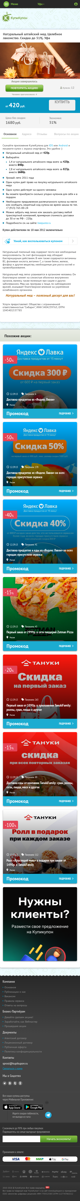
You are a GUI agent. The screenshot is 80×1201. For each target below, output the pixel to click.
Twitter (15, 1083)
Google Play (34, 1107)
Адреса (26, 134)
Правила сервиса (14, 1001)
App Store (12, 1107)
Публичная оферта (15, 1047)
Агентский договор (15, 1038)
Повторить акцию (24, 88)
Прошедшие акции (15, 1026)
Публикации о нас (15, 991)
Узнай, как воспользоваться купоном (38, 241)
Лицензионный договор (18, 1042)
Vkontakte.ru (10, 1083)
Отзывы (42, 134)
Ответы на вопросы (15, 1005)
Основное (10, 134)
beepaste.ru (44, 223)
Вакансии (9, 996)
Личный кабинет (76, 4)
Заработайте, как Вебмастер (20, 1021)
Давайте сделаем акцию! (18, 1017)
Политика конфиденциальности (23, 1051)
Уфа (40, 4)
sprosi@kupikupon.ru (15, 1063)
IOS (51, 145)
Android (63, 145)
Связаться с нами (13, 1068)
